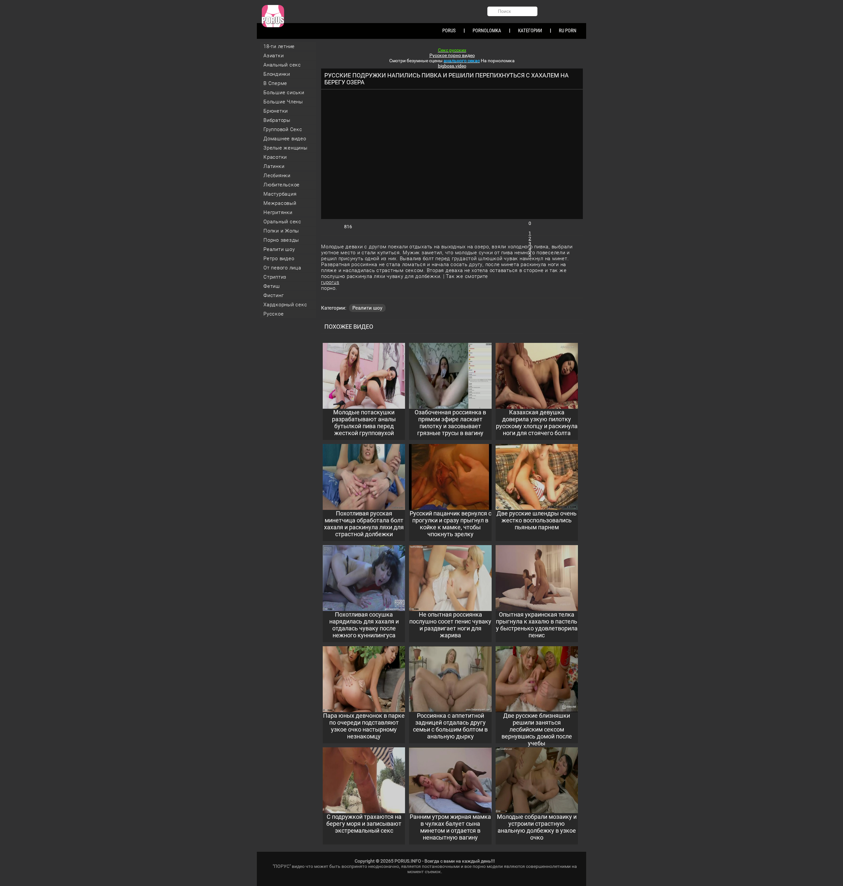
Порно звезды (281, 240)
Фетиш (271, 286)
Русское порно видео (452, 55)
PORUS (449, 31)
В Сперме (275, 83)
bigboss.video (452, 66)
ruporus (330, 282)
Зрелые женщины (285, 148)
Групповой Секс (282, 129)
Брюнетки (275, 111)
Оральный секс (282, 222)
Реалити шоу (279, 249)
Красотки (275, 157)
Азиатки (273, 56)
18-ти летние (279, 46)
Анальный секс (282, 65)
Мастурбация (279, 194)
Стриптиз (274, 277)
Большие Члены (283, 102)
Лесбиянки (276, 176)
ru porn (567, 31)
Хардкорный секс (285, 305)
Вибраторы (276, 120)
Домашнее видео (284, 139)
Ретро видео (278, 259)
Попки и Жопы (281, 231)
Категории (530, 31)
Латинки (273, 166)
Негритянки (277, 212)
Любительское (281, 185)
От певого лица (282, 268)
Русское (273, 314)
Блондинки (276, 74)
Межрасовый (279, 203)
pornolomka (487, 31)
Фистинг (273, 295)
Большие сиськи (283, 93)
